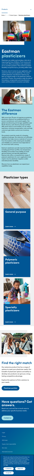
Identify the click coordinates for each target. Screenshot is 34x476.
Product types (13, 15)
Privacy (4, 436)
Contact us (7, 418)
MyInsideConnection (7, 451)
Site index (4, 448)
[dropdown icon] (32, 8)
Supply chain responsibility (9, 444)
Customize (8, 468)
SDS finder (5, 440)
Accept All (8, 472)
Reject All (20, 468)
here (7, 465)
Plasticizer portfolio (10, 388)
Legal (3, 432)
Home (3, 15)
